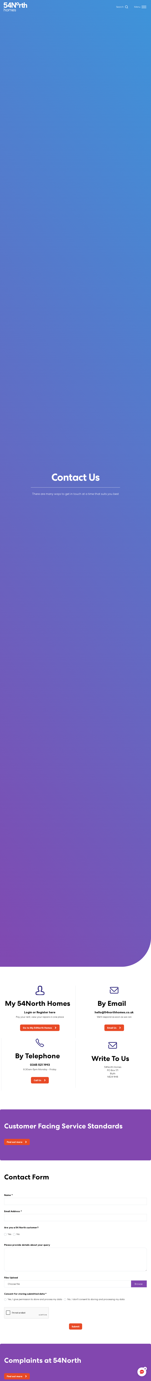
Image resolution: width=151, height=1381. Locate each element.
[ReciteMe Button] (145, 1368)
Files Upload (11, 1277)
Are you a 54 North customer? (21, 1227)
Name (8, 1195)
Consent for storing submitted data (25, 1293)
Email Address (13, 1211)
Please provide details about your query (27, 1244)
